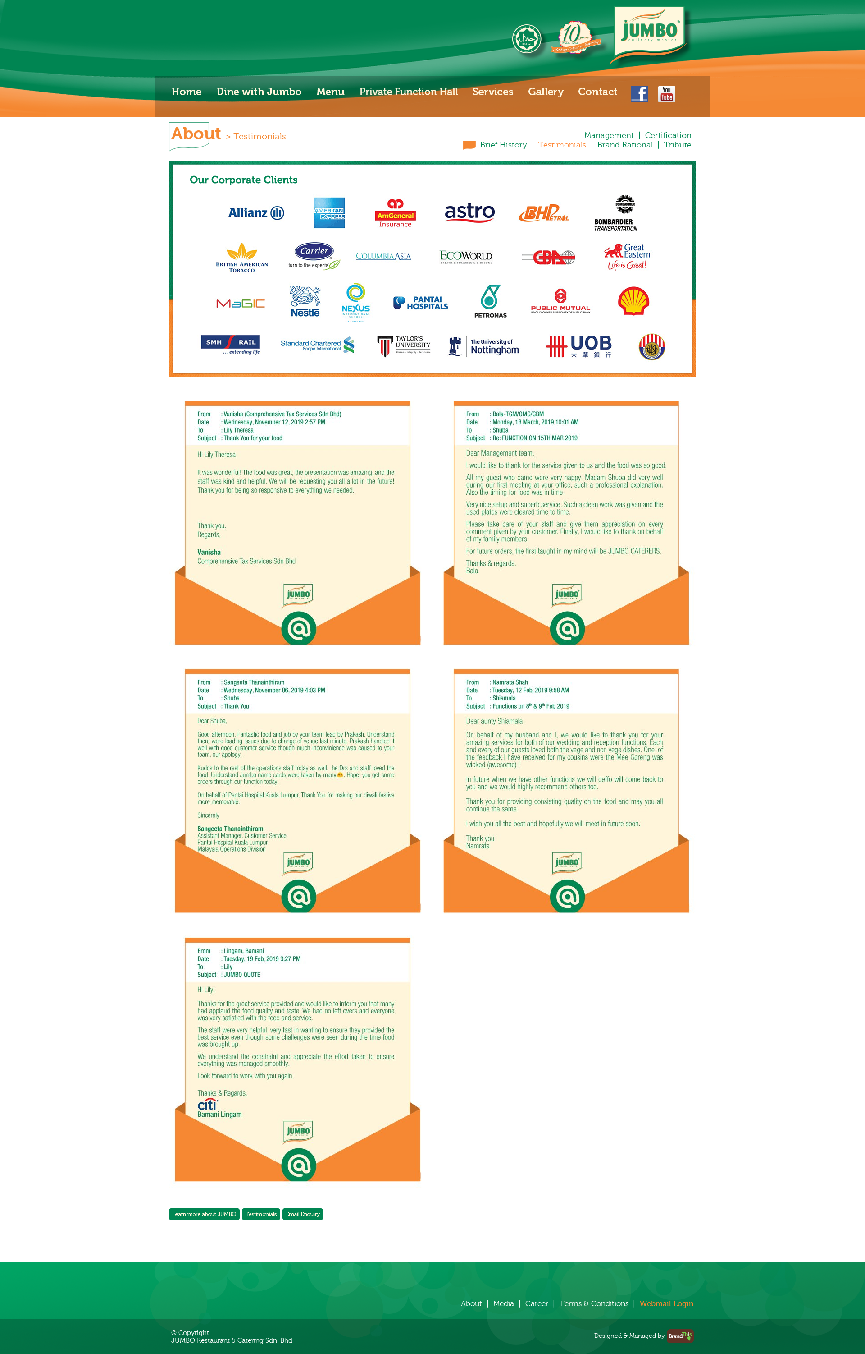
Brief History (503, 145)
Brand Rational (625, 145)
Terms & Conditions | (600, 1303)
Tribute (678, 145)
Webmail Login (667, 1303)
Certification (668, 135)
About (471, 1303)
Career (536, 1303)
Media (503, 1303)
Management (609, 135)
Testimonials (562, 145)
